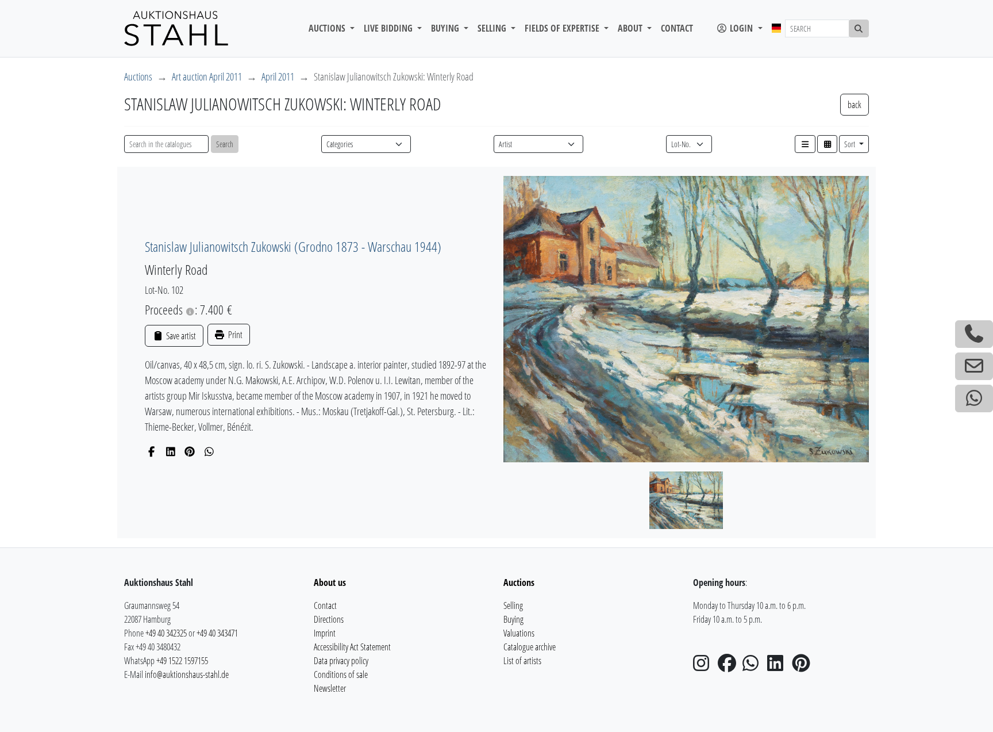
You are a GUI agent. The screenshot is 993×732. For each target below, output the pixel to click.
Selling (513, 605)
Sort (850, 144)
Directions (329, 619)
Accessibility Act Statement (352, 647)
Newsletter (330, 688)
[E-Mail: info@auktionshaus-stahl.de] (974, 366)
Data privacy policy (341, 660)
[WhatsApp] (209, 451)
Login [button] (741, 28)
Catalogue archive (529, 647)
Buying (513, 619)
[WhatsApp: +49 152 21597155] (974, 398)
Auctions (138, 76)
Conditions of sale (341, 674)
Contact (677, 28)
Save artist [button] (180, 335)
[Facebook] (151, 451)
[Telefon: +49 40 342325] (974, 334)
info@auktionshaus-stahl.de (187, 674)
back (854, 104)
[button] (805, 144)
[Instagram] (704, 666)
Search (224, 144)
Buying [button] (446, 28)
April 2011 (277, 76)
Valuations (518, 633)
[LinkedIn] (171, 451)
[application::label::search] (859, 28)
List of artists (522, 660)
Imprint (325, 633)
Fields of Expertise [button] (563, 28)
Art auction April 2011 (207, 76)
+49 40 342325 (166, 633)
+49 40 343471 (217, 633)
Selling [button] (493, 28)
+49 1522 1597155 (182, 660)
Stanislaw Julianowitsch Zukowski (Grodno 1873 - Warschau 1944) (293, 246)
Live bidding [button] (389, 28)
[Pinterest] (190, 451)
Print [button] (234, 334)
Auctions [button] (328, 28)
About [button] (631, 28)
